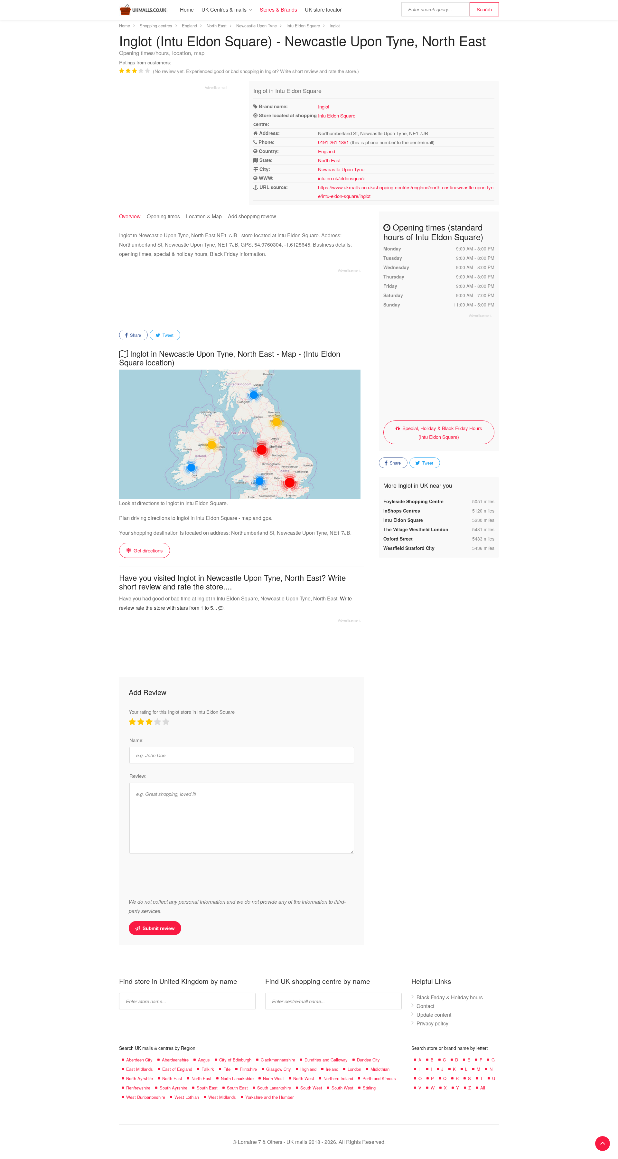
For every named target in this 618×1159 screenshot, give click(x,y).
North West (273, 1078)
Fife (226, 1069)
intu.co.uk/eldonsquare (341, 178)
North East (329, 160)
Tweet (167, 335)
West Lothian (186, 1097)
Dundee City (368, 1060)
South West (311, 1088)
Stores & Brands (278, 9)
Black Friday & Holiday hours (450, 997)
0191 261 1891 (333, 142)
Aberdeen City (139, 1060)
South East (207, 1088)
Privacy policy (432, 1023)
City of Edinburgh (235, 1060)
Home (187, 9)
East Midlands (139, 1069)
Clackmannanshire (278, 1060)
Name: (136, 740)
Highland (308, 1069)
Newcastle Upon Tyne (341, 169)
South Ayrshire (173, 1088)
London (354, 1069)
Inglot (323, 106)
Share (135, 335)
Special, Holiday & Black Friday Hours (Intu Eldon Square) (441, 432)
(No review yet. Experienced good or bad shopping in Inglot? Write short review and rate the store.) (256, 71)
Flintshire (248, 1069)
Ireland (332, 1069)
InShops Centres (401, 510)
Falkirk (207, 1069)
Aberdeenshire (175, 1060)
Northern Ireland (338, 1078)
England (326, 151)
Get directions (147, 550)
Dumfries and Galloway (326, 1060)
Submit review (158, 928)
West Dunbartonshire (145, 1097)
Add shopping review (252, 216)
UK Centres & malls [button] (224, 9)
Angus (204, 1060)
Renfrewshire (138, 1088)
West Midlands (222, 1097)
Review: (137, 775)
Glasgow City (278, 1069)
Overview (130, 216)
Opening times (163, 216)
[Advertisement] (173, 135)
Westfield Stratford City (409, 548)
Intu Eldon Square (336, 115)
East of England (177, 1069)
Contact (425, 1006)
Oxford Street (398, 538)
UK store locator (323, 9)
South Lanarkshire (274, 1088)
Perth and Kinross (379, 1078)
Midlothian (379, 1069)
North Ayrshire (139, 1078)
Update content (434, 1014)
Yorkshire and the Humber (269, 1097)
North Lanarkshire (237, 1078)
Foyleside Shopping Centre (413, 501)
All (482, 1088)
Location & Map (204, 216)
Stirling (369, 1088)
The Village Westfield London (415, 529)
